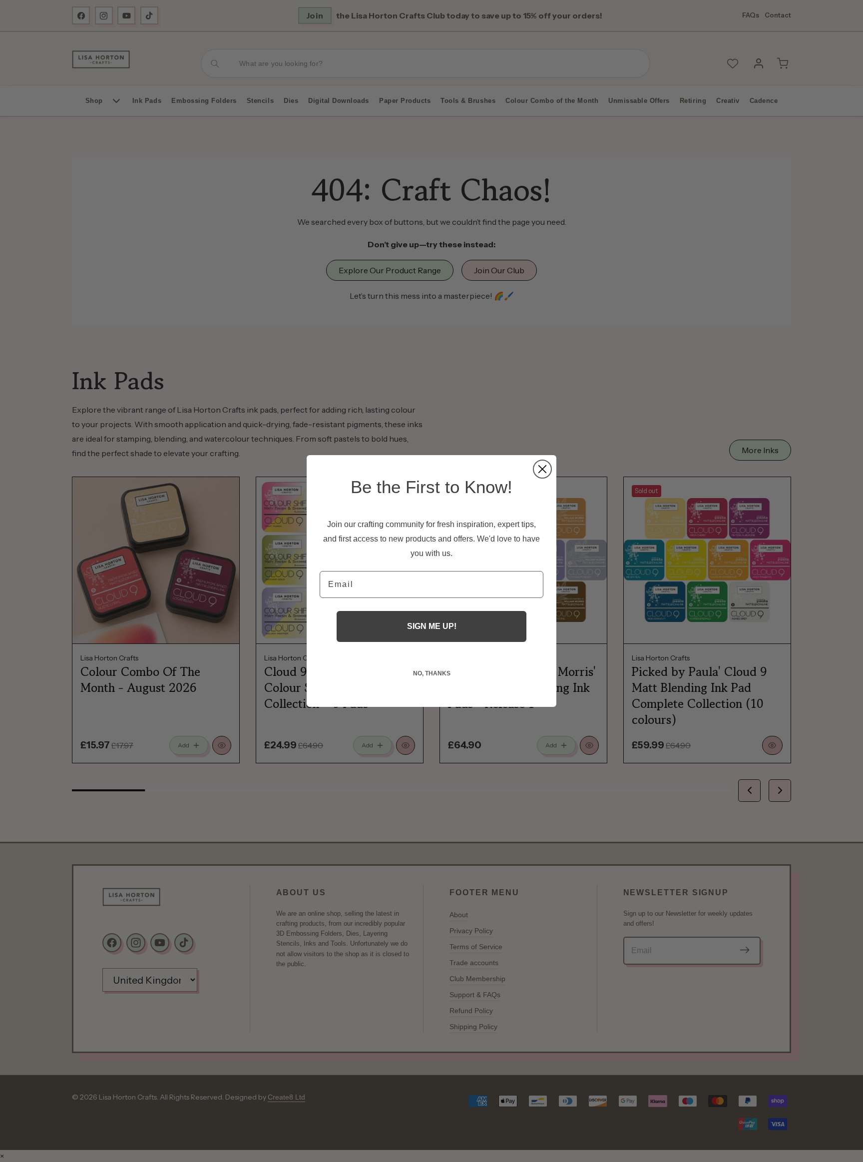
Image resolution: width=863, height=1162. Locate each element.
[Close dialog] (542, 469)
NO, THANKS (431, 673)
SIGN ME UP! (431, 626)
